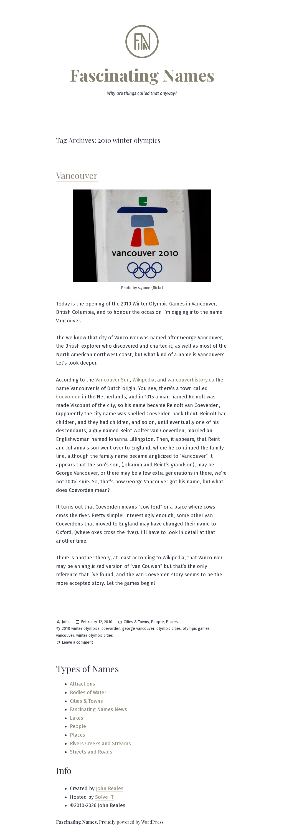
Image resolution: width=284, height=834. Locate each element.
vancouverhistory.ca (191, 380)
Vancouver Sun (112, 380)
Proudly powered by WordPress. (131, 822)
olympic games (196, 628)
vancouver (65, 635)
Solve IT (104, 797)
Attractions (82, 684)
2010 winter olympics (81, 628)
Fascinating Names (142, 75)
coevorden (111, 628)
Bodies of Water (88, 692)
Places (172, 622)
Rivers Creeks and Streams (100, 744)
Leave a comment (77, 643)
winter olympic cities (94, 635)
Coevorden (68, 397)
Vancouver (77, 175)
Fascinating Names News (98, 709)
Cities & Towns (136, 622)
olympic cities (168, 628)
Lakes (76, 718)
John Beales (109, 788)
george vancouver (138, 628)
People (157, 622)
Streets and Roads (91, 752)
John (66, 622)
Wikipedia (143, 380)
